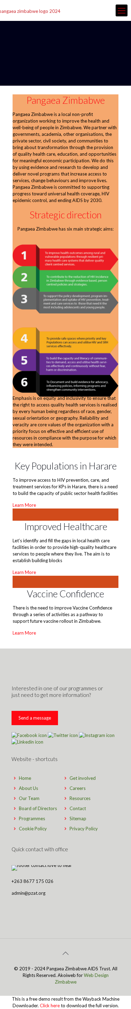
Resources (80, 798)
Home (25, 778)
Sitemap (78, 818)
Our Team (29, 798)
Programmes (32, 818)
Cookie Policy (33, 828)
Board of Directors (38, 808)
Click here (50, 1005)
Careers (78, 788)
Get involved (83, 778)
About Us (28, 788)
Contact (78, 808)
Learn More (24, 505)
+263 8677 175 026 (32, 881)
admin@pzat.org (28, 893)
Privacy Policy (84, 828)
